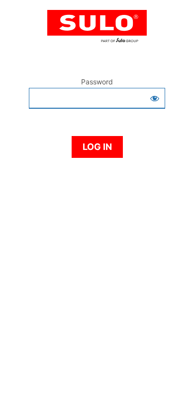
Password (97, 81)
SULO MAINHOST (97, 31)
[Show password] (155, 98)
